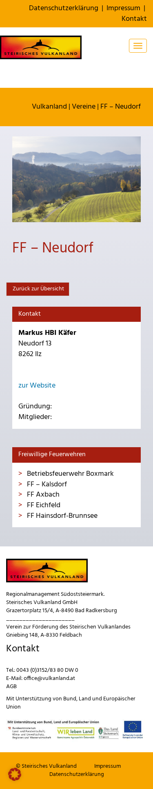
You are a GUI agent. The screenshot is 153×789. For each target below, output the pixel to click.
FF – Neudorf (120, 107)
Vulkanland (49, 107)
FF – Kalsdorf (46, 484)
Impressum (123, 8)
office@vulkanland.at (49, 678)
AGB (11, 686)
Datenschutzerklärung (63, 8)
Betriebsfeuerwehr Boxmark (69, 474)
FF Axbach (42, 495)
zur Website (36, 386)
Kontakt (134, 19)
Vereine (83, 107)
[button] (14, 774)
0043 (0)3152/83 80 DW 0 (47, 670)
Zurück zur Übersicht (37, 289)
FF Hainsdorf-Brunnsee (61, 516)
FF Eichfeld (42, 505)
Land (85, 699)
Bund (69, 699)
